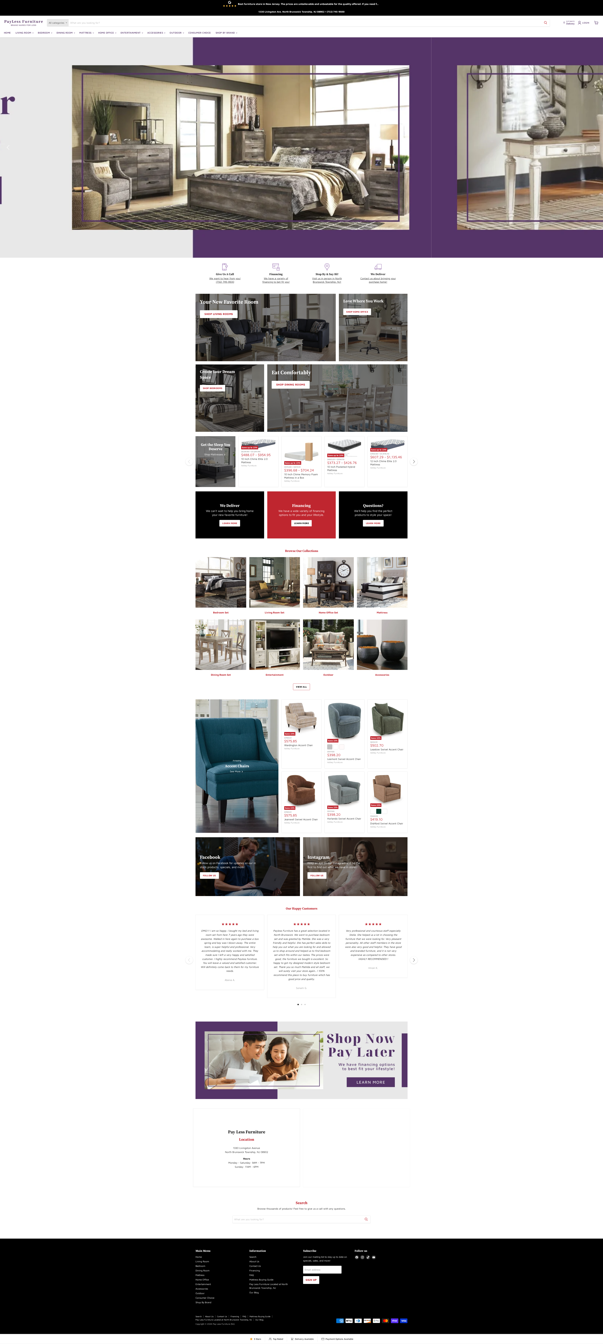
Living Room (24, 32)
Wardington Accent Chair (298, 745)
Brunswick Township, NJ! (327, 281)
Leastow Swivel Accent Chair (386, 749)
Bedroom (44, 32)
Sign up (311, 1279)
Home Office (106, 32)
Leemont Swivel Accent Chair (344, 759)
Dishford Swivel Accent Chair (386, 823)
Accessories (155, 32)
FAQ (251, 1275)
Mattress (85, 32)
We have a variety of (276, 278)
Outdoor (176, 32)
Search (252, 1257)
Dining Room (65, 32)
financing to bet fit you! (276, 281)
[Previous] (189, 461)
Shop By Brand (226, 32)
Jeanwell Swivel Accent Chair (301, 819)
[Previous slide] (8, 147)
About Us (254, 1261)
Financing (254, 1270)
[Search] (545, 22)
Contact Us (255, 1266)
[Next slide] (594, 147)
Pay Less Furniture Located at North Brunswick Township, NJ (224, 1319)
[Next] (414, 461)
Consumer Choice (199, 32)
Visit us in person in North (327, 278)
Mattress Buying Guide (261, 1279)
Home (7, 32)
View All (301, 686)
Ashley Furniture (248, 465)
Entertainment (131, 32)
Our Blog (254, 1292)
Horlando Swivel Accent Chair (344, 818)
